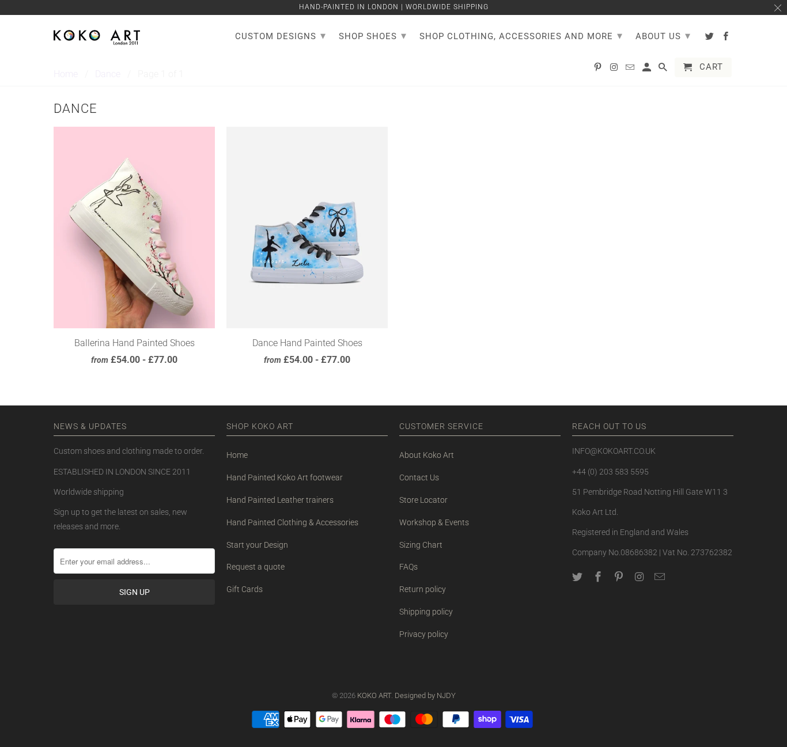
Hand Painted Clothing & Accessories (292, 522)
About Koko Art (426, 455)
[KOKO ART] (97, 35)
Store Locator (423, 500)
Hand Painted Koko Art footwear (284, 477)
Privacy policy (423, 634)
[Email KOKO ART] (660, 577)
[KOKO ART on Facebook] (599, 577)
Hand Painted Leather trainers (280, 500)
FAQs (408, 566)
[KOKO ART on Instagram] (640, 577)
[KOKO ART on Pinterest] (620, 577)
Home (237, 455)
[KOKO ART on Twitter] (578, 577)
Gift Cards (244, 589)
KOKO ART (374, 695)
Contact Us (419, 477)
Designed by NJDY (425, 695)
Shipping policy (426, 611)
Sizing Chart (420, 544)
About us (663, 35)
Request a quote (255, 566)
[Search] (664, 69)
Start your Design (257, 544)
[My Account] (647, 69)
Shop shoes (373, 35)
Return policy (422, 589)
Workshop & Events (434, 522)
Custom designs (280, 35)
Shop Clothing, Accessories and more (521, 35)
